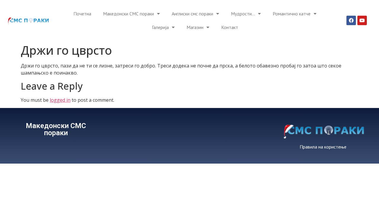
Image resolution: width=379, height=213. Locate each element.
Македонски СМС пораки (128, 14)
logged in (60, 100)
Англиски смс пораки (192, 14)
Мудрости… (243, 14)
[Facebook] (351, 20)
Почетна (82, 14)
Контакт (229, 27)
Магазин (195, 27)
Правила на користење (323, 147)
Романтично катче (292, 14)
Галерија (160, 27)
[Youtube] (362, 20)
